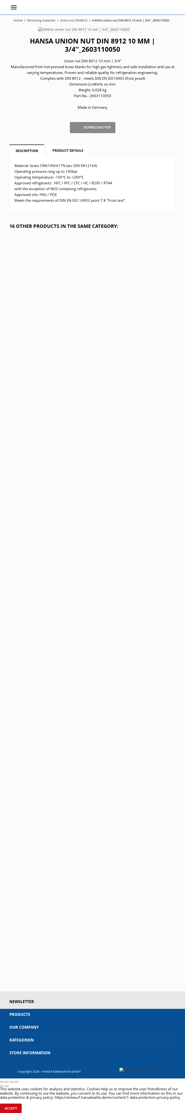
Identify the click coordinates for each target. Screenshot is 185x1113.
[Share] (7, 1082)
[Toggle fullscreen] (11, 1082)
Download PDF (93, 127)
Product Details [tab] (68, 150)
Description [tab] (27, 150)
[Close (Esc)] (2, 1082)
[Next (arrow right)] (7, 1086)
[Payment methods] (135, 1069)
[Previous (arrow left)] (2, 1086)
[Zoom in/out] (16, 1082)
